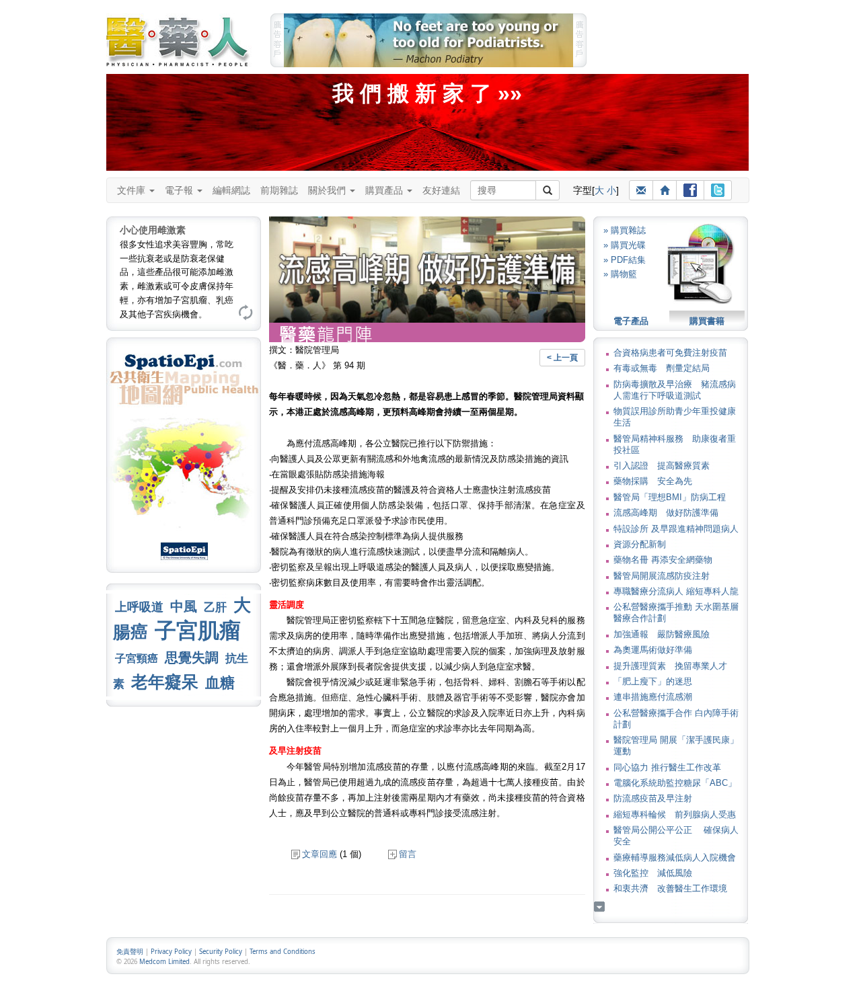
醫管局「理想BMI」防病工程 (669, 497)
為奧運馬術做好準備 (652, 650)
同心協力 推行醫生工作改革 (667, 767)
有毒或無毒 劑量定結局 (661, 368)
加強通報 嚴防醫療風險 (661, 634)
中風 (183, 606)
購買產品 (385, 190)
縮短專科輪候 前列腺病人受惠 (674, 814)
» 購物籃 (620, 274)
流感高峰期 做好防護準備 (665, 513)
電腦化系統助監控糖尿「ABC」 (675, 783)
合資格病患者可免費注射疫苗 (670, 353)
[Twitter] (718, 190)
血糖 (220, 682)
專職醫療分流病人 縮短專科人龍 (676, 591)
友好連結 (441, 190)
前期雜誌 (279, 190)
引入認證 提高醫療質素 (661, 466)
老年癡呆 (164, 682)
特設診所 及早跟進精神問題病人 (676, 529)
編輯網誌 (231, 190)
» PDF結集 (624, 260)
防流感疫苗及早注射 (652, 798)
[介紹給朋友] (641, 190)
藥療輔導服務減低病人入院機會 (674, 857)
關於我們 (328, 190)
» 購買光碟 (624, 245)
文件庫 (132, 190)
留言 (407, 854)
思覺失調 (192, 657)
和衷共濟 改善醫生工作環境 (670, 888)
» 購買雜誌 (624, 230)
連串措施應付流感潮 (652, 697)
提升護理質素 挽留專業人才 (670, 666)
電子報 (180, 190)
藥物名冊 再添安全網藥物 (662, 560)
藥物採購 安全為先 (652, 481)
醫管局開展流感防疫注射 (661, 576)
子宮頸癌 (136, 658)
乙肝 (215, 607)
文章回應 (319, 854)
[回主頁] (664, 190)
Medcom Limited (164, 961)
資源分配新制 (639, 544)
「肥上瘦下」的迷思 (652, 681)
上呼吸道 (139, 607)
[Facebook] (690, 190)
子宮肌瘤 (198, 630)
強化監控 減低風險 (652, 873)
